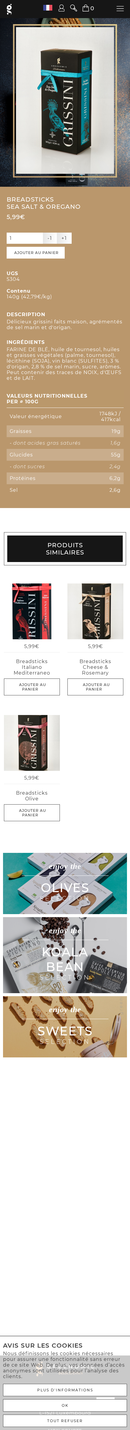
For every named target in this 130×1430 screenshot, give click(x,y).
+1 (64, 238)
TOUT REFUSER (65, 1421)
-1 (49, 238)
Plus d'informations (65, 1390)
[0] (82, 8)
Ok (65, 1405)
